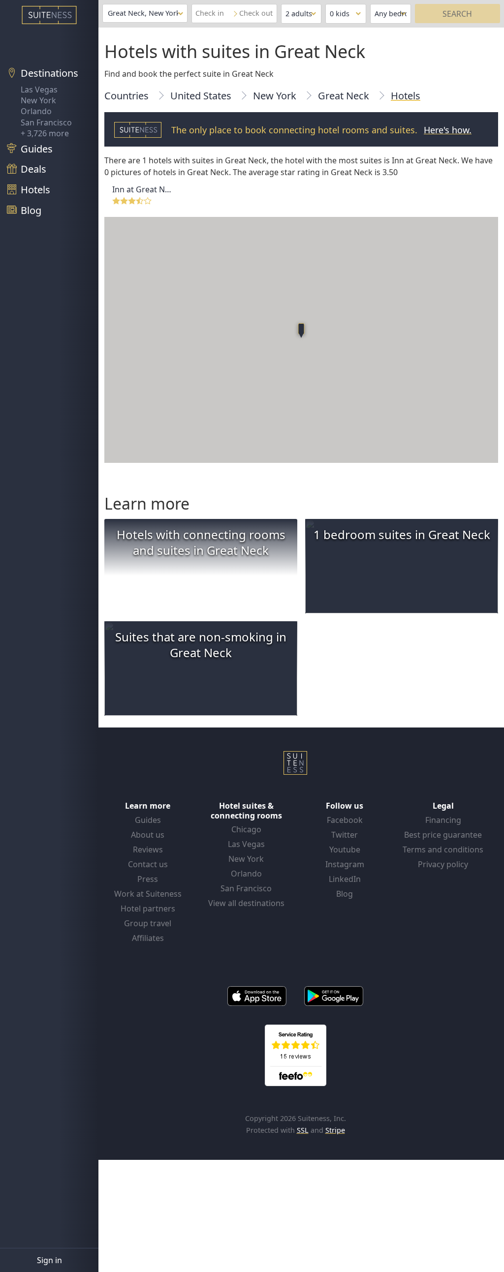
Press (147, 879)
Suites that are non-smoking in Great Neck (200, 645)
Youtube (344, 849)
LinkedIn (345, 879)
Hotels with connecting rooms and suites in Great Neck (201, 542)
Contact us (148, 864)
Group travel (147, 923)
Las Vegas (39, 89)
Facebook (345, 820)
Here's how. (448, 130)
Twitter (344, 834)
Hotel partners (148, 908)
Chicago (246, 829)
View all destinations (246, 903)
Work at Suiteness (148, 893)
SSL (303, 1130)
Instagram (344, 864)
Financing (443, 820)
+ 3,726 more (45, 133)
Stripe (335, 1130)
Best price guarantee (443, 834)
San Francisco (46, 122)
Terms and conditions (443, 849)
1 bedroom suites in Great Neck (402, 534)
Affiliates (148, 938)
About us (147, 834)
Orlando (36, 111)
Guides (148, 820)
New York (38, 100)
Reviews (148, 849)
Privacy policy (443, 864)
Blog (344, 893)
